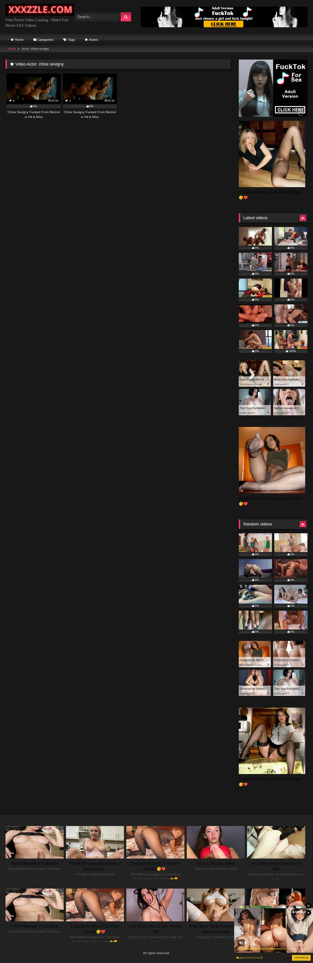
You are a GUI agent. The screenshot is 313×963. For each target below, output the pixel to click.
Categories (45, 39)
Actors (93, 39)
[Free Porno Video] (39, 10)
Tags (71, 39)
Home (19, 39)
